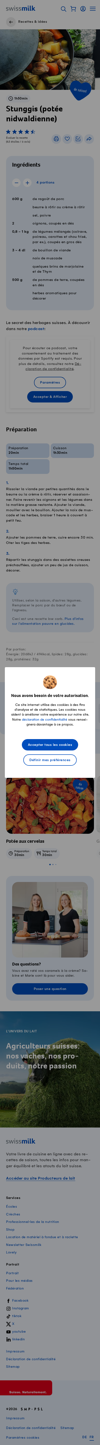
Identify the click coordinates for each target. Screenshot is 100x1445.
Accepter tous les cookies (50, 745)
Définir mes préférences (50, 760)
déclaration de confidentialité (44, 719)
